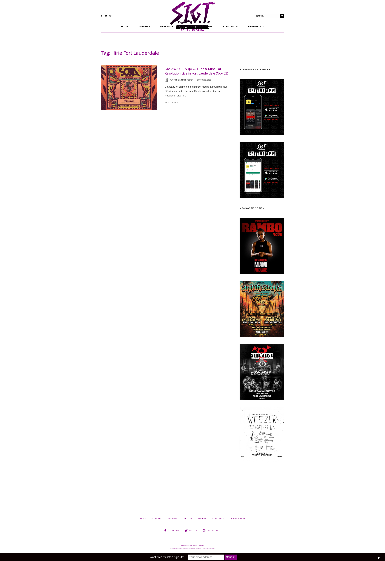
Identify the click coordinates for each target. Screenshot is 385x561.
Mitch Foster (187, 80)
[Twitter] (106, 16)
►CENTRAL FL (230, 26)
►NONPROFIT (256, 26)
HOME (124, 26)
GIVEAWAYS (166, 26)
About (183, 545)
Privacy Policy (191, 545)
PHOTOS (188, 518)
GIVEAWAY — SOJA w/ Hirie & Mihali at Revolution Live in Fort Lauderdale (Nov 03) (196, 71)
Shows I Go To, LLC (194, 548)
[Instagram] (110, 16)
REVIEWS (202, 518)
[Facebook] (102, 16)
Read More (173, 102)
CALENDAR (144, 26)
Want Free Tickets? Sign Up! (167, 557)
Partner (201, 545)
